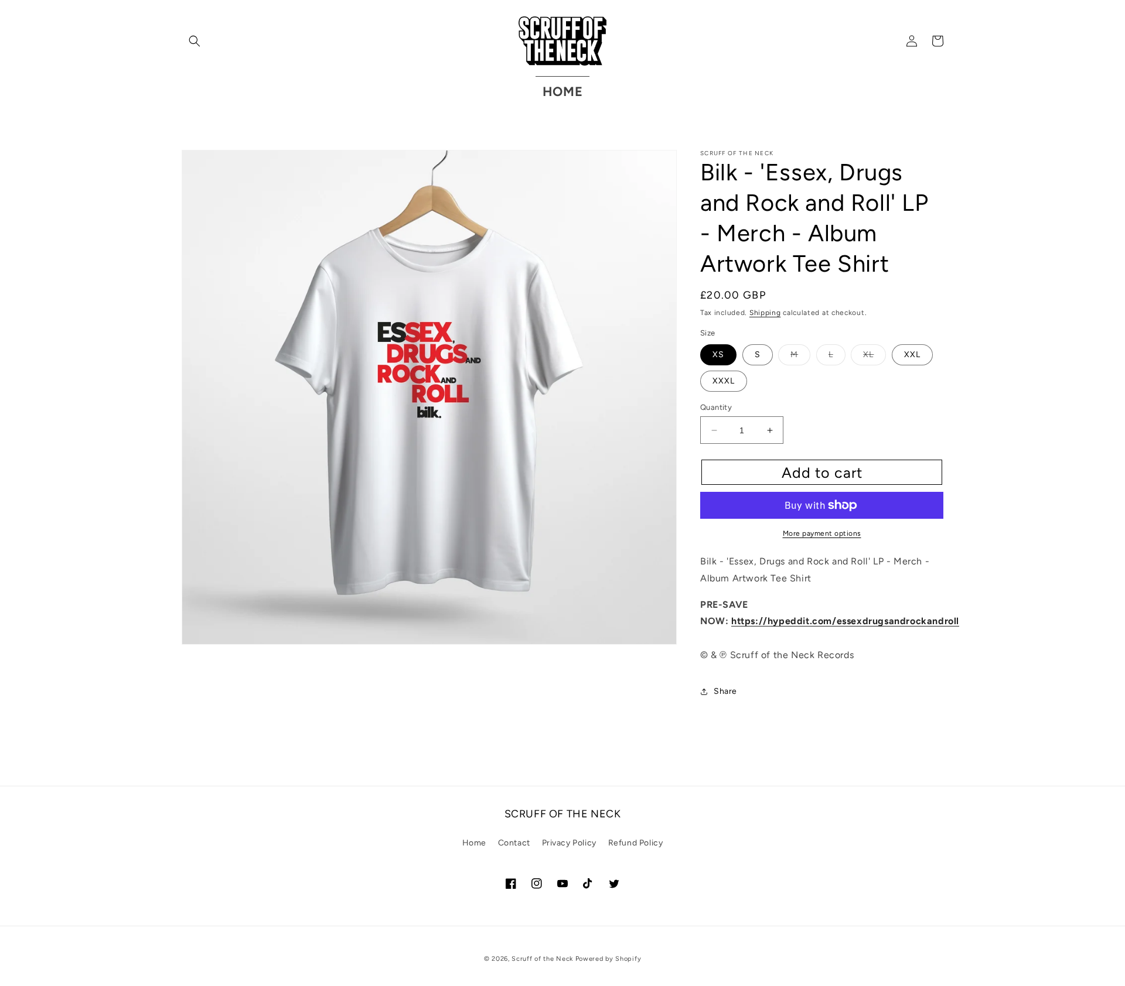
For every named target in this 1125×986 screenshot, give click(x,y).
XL (874, 357)
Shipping (765, 313)
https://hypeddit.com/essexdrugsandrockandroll (845, 620)
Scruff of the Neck (542, 959)
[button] (194, 41)
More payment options (822, 533)
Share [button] (725, 691)
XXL (912, 355)
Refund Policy (635, 843)
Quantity (716, 407)
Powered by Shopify (608, 959)
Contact (514, 843)
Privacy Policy (569, 843)
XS (718, 355)
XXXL (723, 381)
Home (474, 843)
